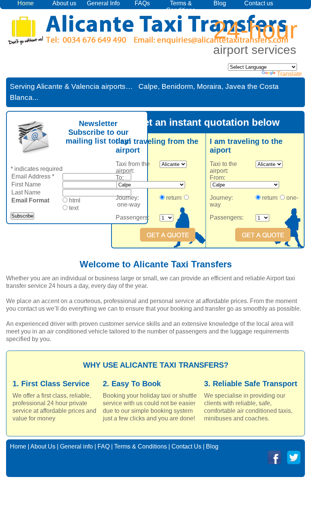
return (173, 197)
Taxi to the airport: (223, 167)
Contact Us (186, 446)
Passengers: (132, 217)
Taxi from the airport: (133, 167)
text (74, 208)
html (74, 200)
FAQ (103, 446)
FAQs (142, 3)
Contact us (258, 3)
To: (120, 177)
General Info (103, 3)
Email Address (32, 176)
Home (18, 446)
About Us (42, 446)
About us (64, 3)
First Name (26, 184)
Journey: (127, 197)
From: (217, 177)
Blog (220, 3)
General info (76, 446)
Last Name (26, 192)
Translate (289, 74)
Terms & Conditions (180, 6)
